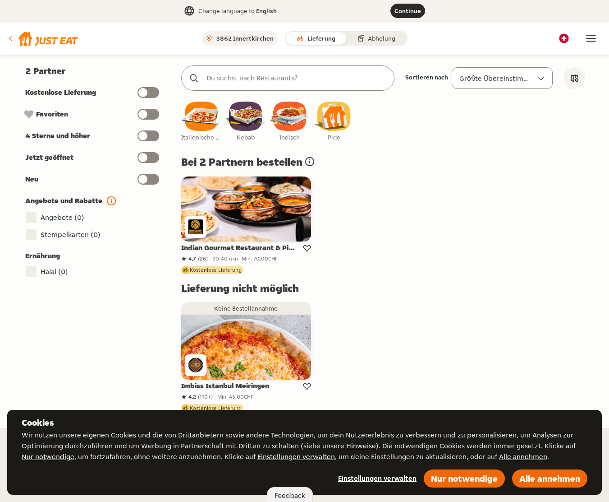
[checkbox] (201, 122)
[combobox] (296, 78)
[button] (42, 38)
